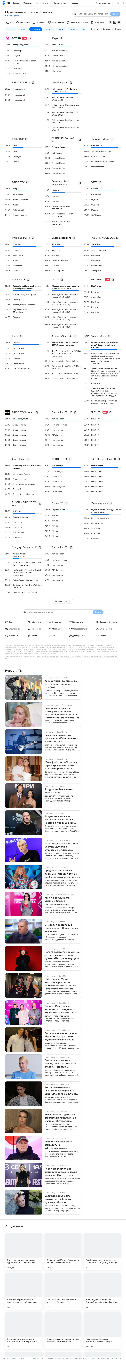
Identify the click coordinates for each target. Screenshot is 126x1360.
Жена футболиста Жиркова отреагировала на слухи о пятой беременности (61, 765)
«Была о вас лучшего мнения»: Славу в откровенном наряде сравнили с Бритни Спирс (60, 901)
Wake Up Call (18, 210)
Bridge (16, 189)
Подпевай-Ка (18, 489)
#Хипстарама (58, 271)
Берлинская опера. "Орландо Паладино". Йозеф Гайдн (104, 402)
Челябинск (94, 657)
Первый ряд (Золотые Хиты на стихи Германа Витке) (26, 287)
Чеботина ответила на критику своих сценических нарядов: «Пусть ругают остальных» (61, 1172)
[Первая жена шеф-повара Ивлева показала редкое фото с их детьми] (63, 1330)
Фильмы (94, 29)
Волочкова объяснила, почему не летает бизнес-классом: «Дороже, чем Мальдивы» (60, 1063)
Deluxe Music (97, 466)
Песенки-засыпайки (100, 518)
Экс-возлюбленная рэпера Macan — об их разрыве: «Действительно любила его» (61, 1036)
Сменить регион (13, 15)
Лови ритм (96, 271)
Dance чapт (17, 51)
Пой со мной (96, 265)
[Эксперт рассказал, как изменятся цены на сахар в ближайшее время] (102, 1330)
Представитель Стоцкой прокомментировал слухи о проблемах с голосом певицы (62, 873)
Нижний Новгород (76, 657)
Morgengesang (97, 167)
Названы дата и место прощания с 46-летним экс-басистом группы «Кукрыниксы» (61, 738)
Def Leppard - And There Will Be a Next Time (66, 367)
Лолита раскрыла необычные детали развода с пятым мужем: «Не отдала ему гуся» (62, 955)
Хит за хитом (18, 349)
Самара (106, 657)
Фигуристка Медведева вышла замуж (59, 791)
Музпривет (96, 533)
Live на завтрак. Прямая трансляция (62, 215)
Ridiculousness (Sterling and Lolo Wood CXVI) (64, 90)
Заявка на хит (18, 255)
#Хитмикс (56, 244)
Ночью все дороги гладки (24, 484)
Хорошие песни (19, 425)
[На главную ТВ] (7, 3)
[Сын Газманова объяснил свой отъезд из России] (63, 1291)
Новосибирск (54, 657)
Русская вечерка (20, 479)
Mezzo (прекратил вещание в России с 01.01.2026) (65, 287)
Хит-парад (95, 528)
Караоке (55, 190)
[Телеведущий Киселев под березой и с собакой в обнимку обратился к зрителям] (102, 1291)
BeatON (94, 189)
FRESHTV (95, 419)
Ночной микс (57, 56)
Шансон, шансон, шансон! (24, 305)
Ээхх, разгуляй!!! (20, 419)
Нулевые (56, 196)
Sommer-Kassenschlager (101, 152)
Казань (86, 657)
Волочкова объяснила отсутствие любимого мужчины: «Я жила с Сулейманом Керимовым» (60, 1199)
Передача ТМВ (58, 510)
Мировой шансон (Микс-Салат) (20, 311)
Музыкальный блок (60, 51)
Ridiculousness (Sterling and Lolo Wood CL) (65, 129)
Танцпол (16, 56)
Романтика (17, 265)
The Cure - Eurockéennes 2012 (65, 374)
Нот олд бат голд (59, 425)
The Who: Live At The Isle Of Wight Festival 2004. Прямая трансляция (66, 353)
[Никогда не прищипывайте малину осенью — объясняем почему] (23, 1291)
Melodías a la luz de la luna (102, 162)
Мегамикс (56, 71)
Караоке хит (18, 68)
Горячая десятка (20, 215)
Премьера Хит (97, 523)
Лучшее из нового (99, 250)
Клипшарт (17, 300)
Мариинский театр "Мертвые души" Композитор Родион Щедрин (104, 345)
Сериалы (106, 29)
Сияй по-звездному (21, 369)
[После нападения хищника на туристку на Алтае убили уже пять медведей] (23, 1251)
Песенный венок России (23, 494)
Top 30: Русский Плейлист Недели (24, 62)
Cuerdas (95, 145)
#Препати (56, 250)
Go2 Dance (96, 195)
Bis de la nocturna (98, 157)
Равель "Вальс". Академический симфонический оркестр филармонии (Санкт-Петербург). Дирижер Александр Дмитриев (105, 358)
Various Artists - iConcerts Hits (65, 361)
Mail (3, 1358)
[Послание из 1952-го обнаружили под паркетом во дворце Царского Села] (63, 1251)
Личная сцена (58, 45)
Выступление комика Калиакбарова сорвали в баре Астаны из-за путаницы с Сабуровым (62, 1091)
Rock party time (58, 472)
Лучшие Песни (58, 147)
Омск (100, 657)
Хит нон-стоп (58, 419)
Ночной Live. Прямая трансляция (61, 207)
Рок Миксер (57, 466)
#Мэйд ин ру (58, 435)
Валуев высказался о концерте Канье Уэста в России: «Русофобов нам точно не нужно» (59, 819)
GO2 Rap (95, 205)
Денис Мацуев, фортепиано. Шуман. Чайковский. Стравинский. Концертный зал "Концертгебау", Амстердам (104, 392)
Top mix (16, 145)
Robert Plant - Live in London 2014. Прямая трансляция (65, 344)
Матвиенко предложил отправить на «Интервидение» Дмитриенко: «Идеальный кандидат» (60, 1145)
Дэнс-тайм (96, 297)
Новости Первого (60, 260)
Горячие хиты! (19, 89)
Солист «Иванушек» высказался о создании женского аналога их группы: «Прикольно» (62, 1009)
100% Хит (95, 244)
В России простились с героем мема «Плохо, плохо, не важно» (62, 928)
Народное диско (20, 45)
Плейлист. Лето (19, 74)
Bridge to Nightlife (20, 200)
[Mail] (3, 3)
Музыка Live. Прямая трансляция (61, 223)
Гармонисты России (21, 474)
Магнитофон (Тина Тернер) (24, 295)
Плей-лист (96, 286)
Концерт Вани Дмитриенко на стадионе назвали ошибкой (61, 684)
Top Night (17, 157)
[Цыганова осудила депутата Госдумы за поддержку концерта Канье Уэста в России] (23, 1330)
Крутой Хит (96, 255)
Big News (95, 292)
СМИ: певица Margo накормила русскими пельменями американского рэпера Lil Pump (61, 982)
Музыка (94, 200)
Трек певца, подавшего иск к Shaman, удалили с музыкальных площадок (61, 846)
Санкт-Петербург (42, 657)
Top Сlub (16, 152)
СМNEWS (95, 383)
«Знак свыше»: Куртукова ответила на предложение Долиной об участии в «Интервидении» (60, 1118)
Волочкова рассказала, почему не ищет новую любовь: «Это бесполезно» (61, 711)
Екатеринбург (64, 657)
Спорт (118, 29)
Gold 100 (17, 244)
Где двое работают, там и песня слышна (27, 467)
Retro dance (57, 153)
